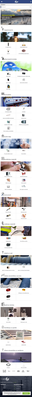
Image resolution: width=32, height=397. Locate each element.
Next (31, 371)
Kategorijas (3, 4)
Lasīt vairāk (14, 382)
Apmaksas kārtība (3, 388)
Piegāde (2, 389)
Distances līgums (3, 386)
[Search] (30, 7)
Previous (1, 371)
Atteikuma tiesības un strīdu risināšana (6, 390)
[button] (30, 23)
